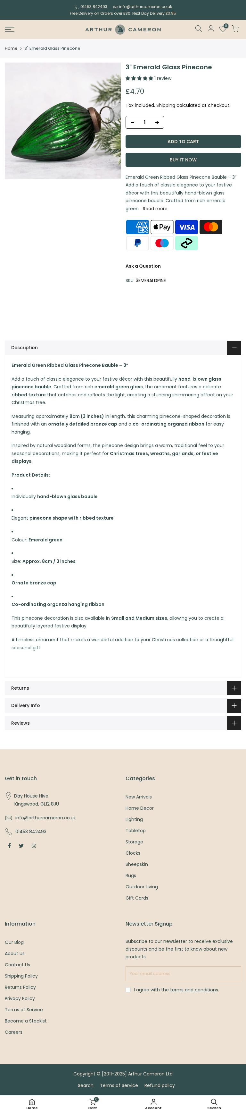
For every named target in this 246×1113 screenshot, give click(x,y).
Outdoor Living (142, 887)
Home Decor (140, 808)
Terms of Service (24, 1009)
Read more (155, 208)
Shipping (165, 105)
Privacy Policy (20, 998)
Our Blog (14, 942)
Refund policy (159, 1085)
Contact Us (17, 965)
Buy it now (183, 160)
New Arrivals (139, 797)
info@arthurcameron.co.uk (145, 6)
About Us (15, 953)
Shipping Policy (21, 976)
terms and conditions (194, 990)
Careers (13, 1032)
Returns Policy (20, 987)
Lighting (134, 819)
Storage (134, 842)
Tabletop (136, 830)
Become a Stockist (26, 1021)
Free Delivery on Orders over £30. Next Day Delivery (123, 13)
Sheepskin (137, 864)
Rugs (131, 875)
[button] (140, 78)
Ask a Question (143, 266)
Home (11, 48)
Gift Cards (137, 898)
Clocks (133, 853)
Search (86, 1085)
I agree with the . (176, 990)
